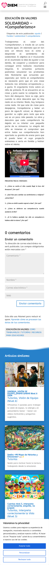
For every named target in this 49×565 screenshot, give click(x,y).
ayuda (38, 33)
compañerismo (33, 36)
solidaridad (20, 36)
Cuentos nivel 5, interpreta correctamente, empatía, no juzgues (21, 506)
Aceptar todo (24, 546)
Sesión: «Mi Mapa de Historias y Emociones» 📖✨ (22, 456)
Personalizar (24, 553)
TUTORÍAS (25, 332)
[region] (24, 542)
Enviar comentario (30, 303)
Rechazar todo (24, 559)
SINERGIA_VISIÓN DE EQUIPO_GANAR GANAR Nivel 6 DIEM (22, 393)
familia (10, 36)
